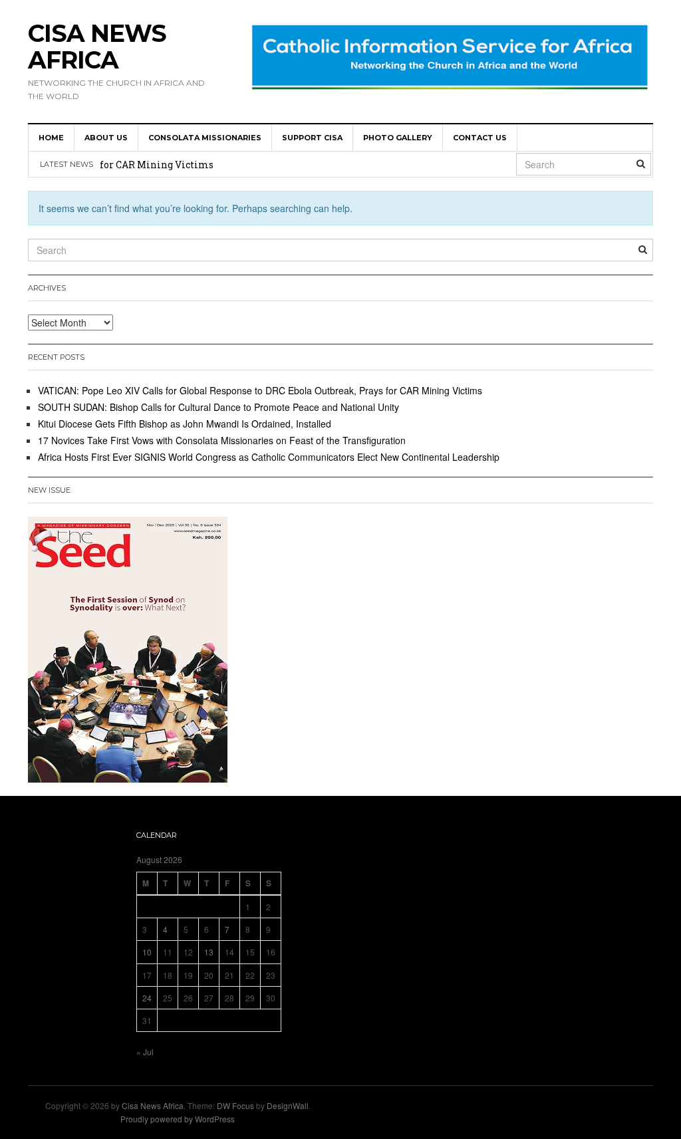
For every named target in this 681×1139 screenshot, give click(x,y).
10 (147, 951)
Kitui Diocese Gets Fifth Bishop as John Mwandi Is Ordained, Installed (184, 423)
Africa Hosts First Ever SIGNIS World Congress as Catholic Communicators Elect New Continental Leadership (268, 456)
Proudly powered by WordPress (177, 1118)
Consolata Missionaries (204, 137)
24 (147, 997)
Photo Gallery (397, 137)
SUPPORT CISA (312, 137)
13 (208, 951)
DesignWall (288, 1105)
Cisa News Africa (97, 46)
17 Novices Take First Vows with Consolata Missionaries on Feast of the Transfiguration (222, 440)
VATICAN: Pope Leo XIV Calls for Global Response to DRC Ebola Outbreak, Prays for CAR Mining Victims (260, 390)
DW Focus (235, 1105)
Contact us (480, 137)
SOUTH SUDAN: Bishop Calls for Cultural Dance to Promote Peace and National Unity (218, 407)
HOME (51, 137)
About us (106, 137)
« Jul (145, 1051)
